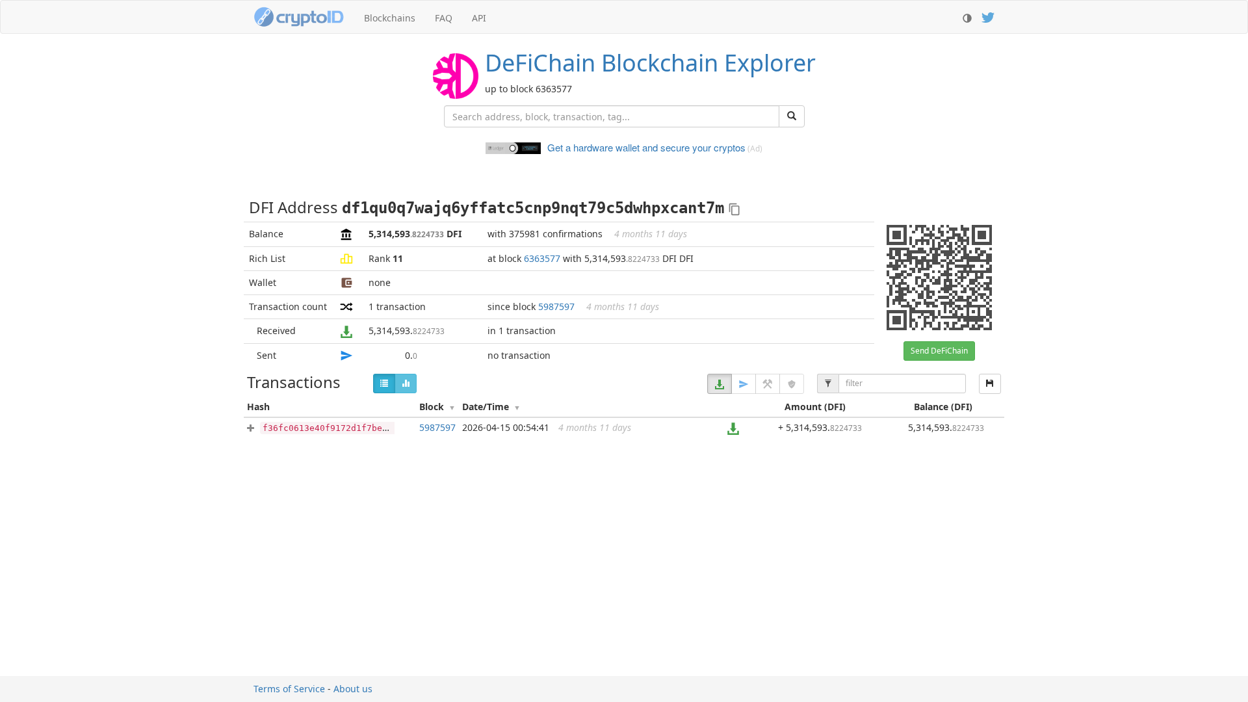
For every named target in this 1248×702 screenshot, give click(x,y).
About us (352, 688)
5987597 (556, 306)
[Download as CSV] (990, 384)
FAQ (443, 18)
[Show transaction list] (384, 383)
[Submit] (792, 116)
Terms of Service (289, 688)
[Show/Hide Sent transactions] (743, 384)
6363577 (542, 258)
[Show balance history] (406, 383)
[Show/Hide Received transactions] (719, 384)
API (479, 18)
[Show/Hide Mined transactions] (767, 384)
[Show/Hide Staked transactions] (791, 384)
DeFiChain (650, 63)
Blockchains (389, 18)
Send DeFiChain (939, 350)
